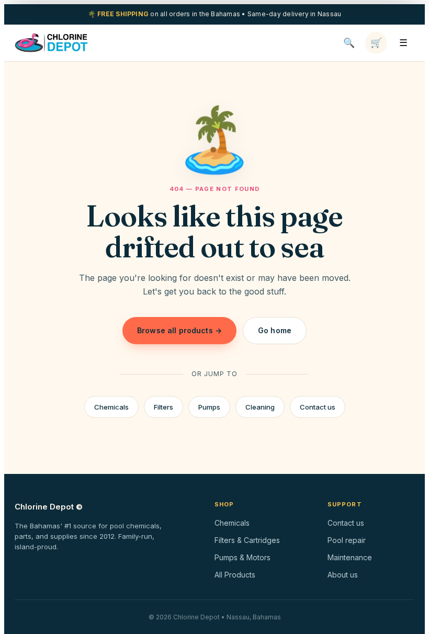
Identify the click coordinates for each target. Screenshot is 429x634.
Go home (274, 330)
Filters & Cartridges (247, 540)
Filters (163, 407)
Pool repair (347, 540)
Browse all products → (179, 330)
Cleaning (260, 407)
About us (343, 574)
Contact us (317, 407)
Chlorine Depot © (49, 507)
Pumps (209, 407)
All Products (234, 574)
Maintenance (350, 557)
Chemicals (111, 407)
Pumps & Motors (242, 557)
